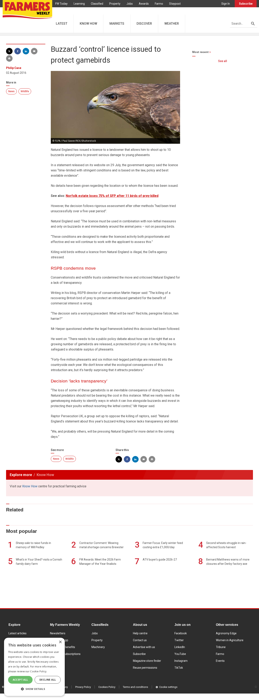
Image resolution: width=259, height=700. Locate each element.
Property (114, 3)
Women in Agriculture (229, 640)
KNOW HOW (88, 23)
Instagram (181, 660)
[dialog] (34, 667)
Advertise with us (144, 647)
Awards (144, 3)
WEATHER (171, 23)
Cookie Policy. (38, 671)
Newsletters (57, 633)
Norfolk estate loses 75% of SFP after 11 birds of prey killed (112, 196)
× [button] (60, 642)
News (11, 91)
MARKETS (116, 23)
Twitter (179, 640)
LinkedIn (179, 647)
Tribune (221, 647)
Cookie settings (168, 686)
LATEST (61, 23)
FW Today (61, 3)
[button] (34, 689)
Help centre (140, 633)
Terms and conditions (135, 686)
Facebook (180, 633)
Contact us (140, 640)
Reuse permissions (145, 667)
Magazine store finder (147, 660)
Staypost (175, 3)
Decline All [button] (47, 679)
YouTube (180, 654)
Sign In (225, 3)
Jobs (129, 3)
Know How (29, 486)
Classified (97, 3)
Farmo (159, 3)
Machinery (98, 647)
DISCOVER (144, 23)
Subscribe (246, 3)
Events (220, 660)
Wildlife (25, 91)
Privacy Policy (83, 686)
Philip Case (13, 68)
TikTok (178, 667)
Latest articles (17, 633)
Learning (79, 3)
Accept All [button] (20, 679)
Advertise (61, 11)
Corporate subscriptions (65, 654)
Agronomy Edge (226, 633)
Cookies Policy (106, 686)
